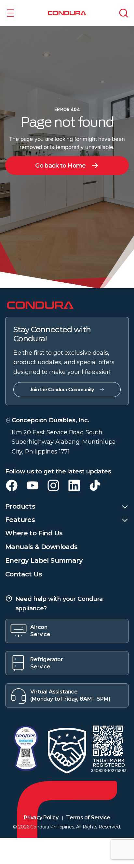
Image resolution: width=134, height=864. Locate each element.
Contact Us (23, 574)
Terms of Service (88, 817)
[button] (10, 13)
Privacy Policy (41, 817)
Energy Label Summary (44, 560)
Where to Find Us (33, 533)
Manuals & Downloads (41, 547)
